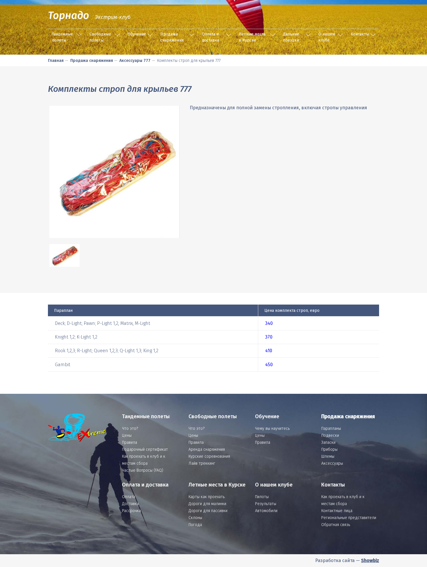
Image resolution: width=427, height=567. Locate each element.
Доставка (130, 503)
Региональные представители (348, 517)
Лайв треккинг (202, 463)
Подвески (330, 435)
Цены (127, 435)
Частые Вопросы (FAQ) (142, 470)
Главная (56, 60)
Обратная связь (335, 524)
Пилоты (262, 496)
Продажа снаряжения (172, 37)
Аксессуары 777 (134, 60)
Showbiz (370, 560)
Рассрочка (131, 510)
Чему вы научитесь (272, 428)
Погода (195, 524)
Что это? (130, 428)
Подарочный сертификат (145, 449)
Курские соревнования (209, 456)
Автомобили (266, 510)
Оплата (128, 496)
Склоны (195, 517)
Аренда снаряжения (207, 449)
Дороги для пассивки (208, 510)
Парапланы (331, 428)
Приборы (329, 449)
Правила (129, 442)
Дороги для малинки (207, 503)
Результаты (265, 503)
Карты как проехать (207, 496)
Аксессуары (332, 463)
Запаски (328, 442)
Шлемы (327, 456)
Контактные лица (336, 510)
